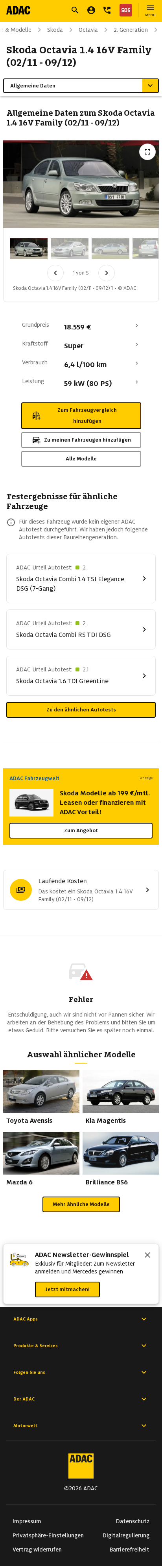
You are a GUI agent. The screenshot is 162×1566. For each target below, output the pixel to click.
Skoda (55, 29)
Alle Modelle (81, 458)
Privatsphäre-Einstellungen (48, 1535)
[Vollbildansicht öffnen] (147, 152)
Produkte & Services (35, 1345)
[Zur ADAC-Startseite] (18, 10)
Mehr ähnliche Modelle (81, 1204)
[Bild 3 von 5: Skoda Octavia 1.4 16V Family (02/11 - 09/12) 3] (110, 248)
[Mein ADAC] (91, 10)
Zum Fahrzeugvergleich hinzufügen (87, 415)
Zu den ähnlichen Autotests (81, 709)
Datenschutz (132, 1521)
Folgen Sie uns (29, 1372)
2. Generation (131, 29)
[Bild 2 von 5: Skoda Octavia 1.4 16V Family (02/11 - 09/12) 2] (69, 248)
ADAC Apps (25, 1319)
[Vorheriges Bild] (55, 273)
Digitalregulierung (126, 1535)
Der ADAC (24, 1399)
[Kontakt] (107, 10)
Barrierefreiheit (129, 1549)
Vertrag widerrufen (37, 1549)
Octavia (88, 29)
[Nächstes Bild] (106, 273)
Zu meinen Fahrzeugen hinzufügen (87, 440)
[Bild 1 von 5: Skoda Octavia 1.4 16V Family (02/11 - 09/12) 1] (29, 248)
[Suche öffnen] (75, 10)
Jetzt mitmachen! (67, 1289)
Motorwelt (25, 1425)
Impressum (27, 1521)
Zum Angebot (81, 830)
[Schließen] (147, 1255)
